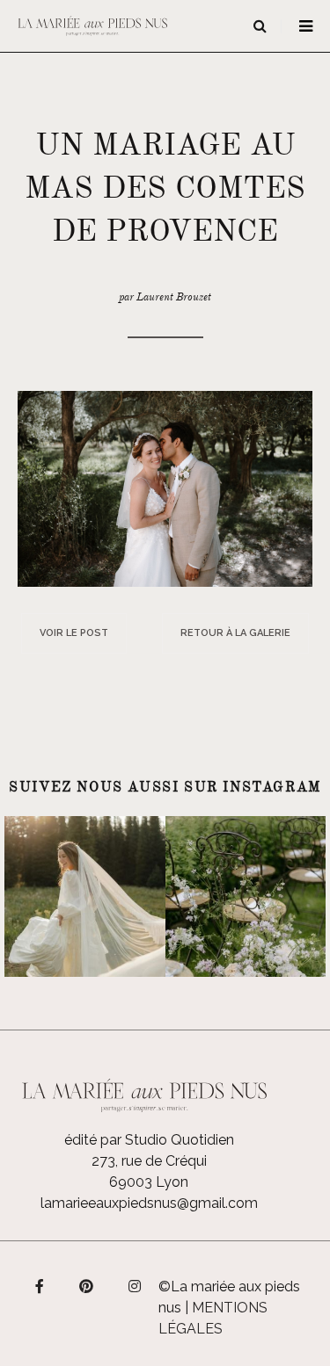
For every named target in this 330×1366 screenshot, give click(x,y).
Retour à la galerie (235, 633)
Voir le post (74, 633)
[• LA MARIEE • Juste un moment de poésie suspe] (84, 896)
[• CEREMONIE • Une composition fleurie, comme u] (245, 896)
